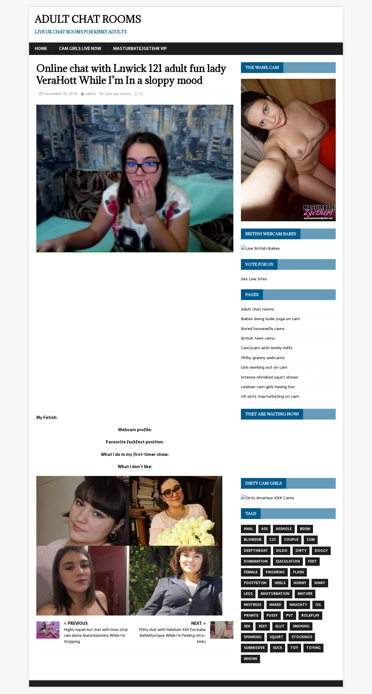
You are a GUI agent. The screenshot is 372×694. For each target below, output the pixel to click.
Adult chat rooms (257, 309)
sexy (262, 626)
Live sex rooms (118, 94)
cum (311, 540)
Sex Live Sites (254, 279)
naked (275, 605)
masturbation (275, 594)
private (251, 615)
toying (313, 648)
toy (294, 648)
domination (256, 561)
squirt (276, 637)
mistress (252, 605)
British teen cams (258, 338)
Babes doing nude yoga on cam (270, 318)
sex (247, 626)
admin (90, 94)
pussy (272, 615)
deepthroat (256, 551)
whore (250, 659)
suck (277, 648)
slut (280, 626)
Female (250, 572)
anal (248, 529)
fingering (275, 572)
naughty (298, 605)
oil (318, 605)
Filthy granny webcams (263, 357)
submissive (254, 648)
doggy (321, 551)
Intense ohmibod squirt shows (269, 377)
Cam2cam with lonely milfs (266, 348)
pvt (289, 615)
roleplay (310, 615)
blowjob (252, 540)
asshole (284, 529)
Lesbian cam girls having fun (268, 386)
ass (264, 529)
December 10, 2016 (60, 94)
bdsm (305, 529)
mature (305, 594)
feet (312, 561)
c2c (272, 540)
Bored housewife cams (263, 328)
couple (291, 540)
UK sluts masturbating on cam (270, 396)
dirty (301, 551)
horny (300, 583)
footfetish (255, 583)
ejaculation (288, 561)
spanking (253, 637)
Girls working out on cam (264, 367)
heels (280, 583)
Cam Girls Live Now (80, 48)
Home (41, 48)
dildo (281, 551)
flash (298, 572)
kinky (319, 583)
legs (248, 594)
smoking (301, 626)
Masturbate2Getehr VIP (140, 48)
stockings (301, 637)
